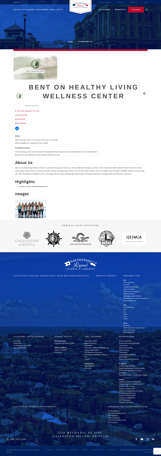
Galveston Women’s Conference (130, 382)
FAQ (86, 357)
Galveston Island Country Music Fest (131, 384)
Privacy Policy (106, 276)
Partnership (17, 343)
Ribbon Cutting (124, 350)
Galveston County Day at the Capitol (131, 391)
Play (124, 310)
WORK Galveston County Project (134, 328)
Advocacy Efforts (61, 348)
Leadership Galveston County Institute (132, 368)
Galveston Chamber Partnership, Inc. (97, 348)
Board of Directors (91, 343)
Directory (43, 1)
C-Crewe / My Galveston (127, 366)
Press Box (120, 2)
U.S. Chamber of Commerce (94, 352)
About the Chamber (91, 341)
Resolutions (58, 352)
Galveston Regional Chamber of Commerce (140, 450)
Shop (125, 316)
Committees (88, 345)
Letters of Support (61, 350)
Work (125, 323)
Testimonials (123, 352)
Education (126, 285)
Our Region (17, 341)
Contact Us (133, 2)
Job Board (126, 325)
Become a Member (125, 341)
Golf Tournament (124, 400)
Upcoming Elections (129, 301)
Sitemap (48, 449)
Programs (122, 364)
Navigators (122, 373)
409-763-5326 (17, 439)
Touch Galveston (129, 307)
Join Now (136, 10)
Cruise (125, 319)
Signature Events (55, 2)
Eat (124, 312)
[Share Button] (144, 93)
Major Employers (128, 332)
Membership (120, 9)
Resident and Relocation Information (135, 298)
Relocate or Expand (19, 348)
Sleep (125, 314)
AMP (152, 452)
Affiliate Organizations (92, 350)
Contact (87, 359)
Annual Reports (90, 366)
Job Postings (123, 357)
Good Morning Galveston (127, 393)
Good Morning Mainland (127, 398)
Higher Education (129, 289)
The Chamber (104, 9)
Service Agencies (113, 411)
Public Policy (56, 9)
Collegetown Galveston (131, 287)
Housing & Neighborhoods (132, 296)
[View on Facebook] (17, 130)
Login (146, 2)
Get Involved (123, 345)
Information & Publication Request (96, 355)
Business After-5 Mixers (127, 386)
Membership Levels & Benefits (129, 343)
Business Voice (60, 341)
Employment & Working (131, 291)
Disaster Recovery (25, 2)
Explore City (19, 9)
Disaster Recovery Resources (129, 359)
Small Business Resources (22, 345)
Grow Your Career (129, 330)
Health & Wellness (129, 294)
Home (70, 42)
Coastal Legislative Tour (127, 389)
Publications (89, 364)
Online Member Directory (127, 355)
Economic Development (37, 9)
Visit (125, 305)
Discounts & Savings (126, 348)
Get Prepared (112, 415)
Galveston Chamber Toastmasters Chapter (133, 375)
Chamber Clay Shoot (126, 402)
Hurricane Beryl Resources (117, 413)
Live (124, 280)
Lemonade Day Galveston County (130, 370)
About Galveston (128, 282)
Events (121, 379)
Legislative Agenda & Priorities (65, 343)
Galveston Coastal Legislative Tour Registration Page (51, 276)
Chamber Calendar (104, 2)
